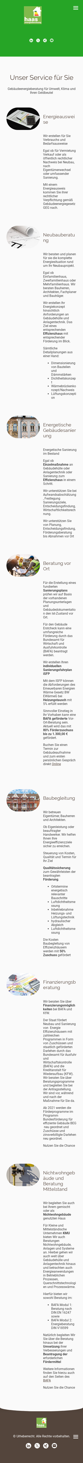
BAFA (47, 1380)
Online (56, 764)
